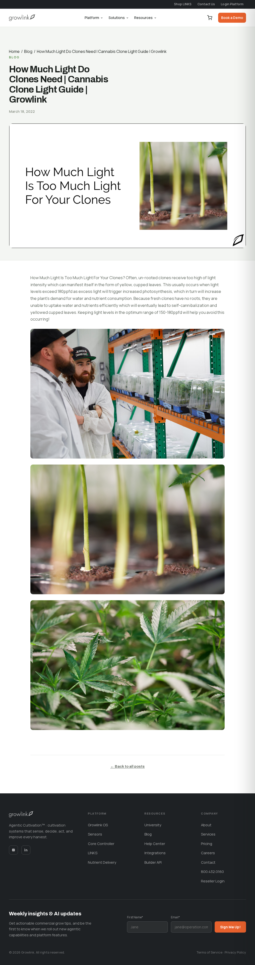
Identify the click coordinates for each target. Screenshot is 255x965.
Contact (208, 862)
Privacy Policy (235, 952)
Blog (28, 51)
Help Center (154, 843)
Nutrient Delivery (102, 862)
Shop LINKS (182, 4)
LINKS (92, 852)
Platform (92, 17)
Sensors (95, 834)
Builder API (153, 862)
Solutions (117, 17)
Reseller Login (213, 880)
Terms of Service (209, 952)
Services (208, 834)
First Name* (135, 917)
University (152, 824)
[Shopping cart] (209, 17)
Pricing (206, 843)
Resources (143, 17)
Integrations (155, 852)
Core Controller (101, 843)
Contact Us (206, 4)
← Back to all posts (127, 766)
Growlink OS (98, 824)
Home (14, 51)
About (206, 824)
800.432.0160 (212, 871)
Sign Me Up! (230, 927)
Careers (208, 852)
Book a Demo (232, 17)
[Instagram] (13, 849)
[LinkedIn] (25, 849)
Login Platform (232, 4)
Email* (175, 917)
